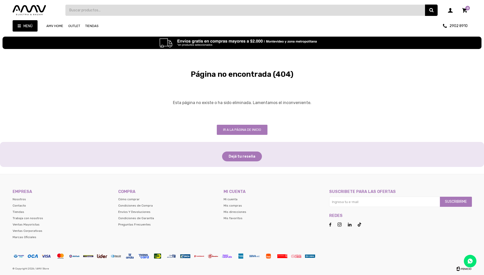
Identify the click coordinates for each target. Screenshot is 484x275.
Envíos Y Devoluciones (134, 212)
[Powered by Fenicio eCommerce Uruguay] (463, 268)
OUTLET (74, 26)
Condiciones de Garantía (136, 218)
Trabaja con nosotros (28, 218)
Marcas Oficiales (24, 237)
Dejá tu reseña (242, 156)
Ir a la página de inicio (242, 130)
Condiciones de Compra (135, 205)
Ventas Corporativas (27, 231)
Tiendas (92, 26)
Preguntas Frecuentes (134, 224)
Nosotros (19, 199)
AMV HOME (54, 26)
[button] (431, 10)
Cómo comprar (129, 199)
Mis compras (233, 205)
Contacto (19, 205)
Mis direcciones (235, 212)
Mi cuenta (230, 199)
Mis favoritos (233, 218)
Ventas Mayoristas (26, 224)
